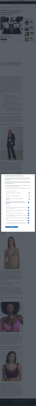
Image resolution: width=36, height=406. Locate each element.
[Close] (33, 176)
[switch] (29, 193)
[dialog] (18, 203)
